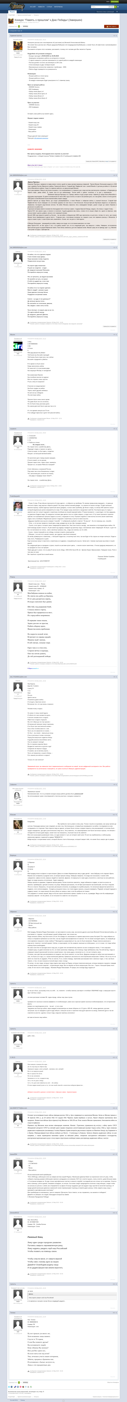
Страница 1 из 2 (13, 26)
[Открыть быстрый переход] (117, 11)
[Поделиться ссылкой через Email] (25, 1386)
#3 (114, 247)
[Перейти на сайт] (16, 6)
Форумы (12, 12)
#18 (114, 1213)
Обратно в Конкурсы (113, 1382)
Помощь (23, 1400)
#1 (114, 35)
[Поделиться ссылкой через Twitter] (9, 1386)
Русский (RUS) (14, 1400)
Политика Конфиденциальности (110, 1396)
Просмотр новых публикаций (105, 12)
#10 (114, 814)
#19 (114, 1284)
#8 (114, 677)
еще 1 (107, 161)
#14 (114, 1029)
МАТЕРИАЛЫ (58, 7)
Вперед (25, 26)
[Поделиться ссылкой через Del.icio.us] (15, 1386)
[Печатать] (28, 1386)
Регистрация (115, 1)
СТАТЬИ (49, 7)
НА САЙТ (33, 7)
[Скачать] (31, 1386)
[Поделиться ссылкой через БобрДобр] (23, 1386)
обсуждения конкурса (41, 138)
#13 (114, 983)
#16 (114, 1108)
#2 (114, 175)
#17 (114, 1154)
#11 (114, 855)
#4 (114, 334)
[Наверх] (63, 1401)
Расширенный (118, 7)
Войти (107, 1)
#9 (114, 784)
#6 (114, 496)
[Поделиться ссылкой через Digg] (11, 1386)
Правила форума (97, 1396)
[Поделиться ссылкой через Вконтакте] (18, 1386)
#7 (114, 577)
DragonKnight (11, 1396)
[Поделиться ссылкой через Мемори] (20, 1386)
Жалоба (112, 171)
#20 (114, 1312)
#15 (114, 1057)
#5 (114, 428)
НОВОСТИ (41, 7)
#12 (114, 911)
